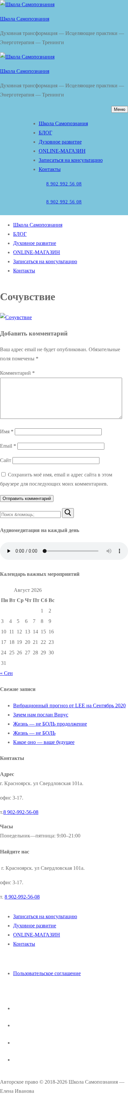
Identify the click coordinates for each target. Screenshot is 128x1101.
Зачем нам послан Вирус (40, 714)
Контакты (24, 944)
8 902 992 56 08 (64, 183)
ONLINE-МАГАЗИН (36, 935)
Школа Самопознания (24, 19)
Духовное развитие (34, 925)
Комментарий (17, 373)
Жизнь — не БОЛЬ (34, 733)
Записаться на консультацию (45, 916)
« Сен (6, 673)
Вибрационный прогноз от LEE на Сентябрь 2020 (69, 705)
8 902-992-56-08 (20, 812)
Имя (6, 431)
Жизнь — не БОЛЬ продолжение (50, 724)
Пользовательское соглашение (47, 973)
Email (8, 446)
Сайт (5, 460)
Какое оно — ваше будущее (44, 742)
